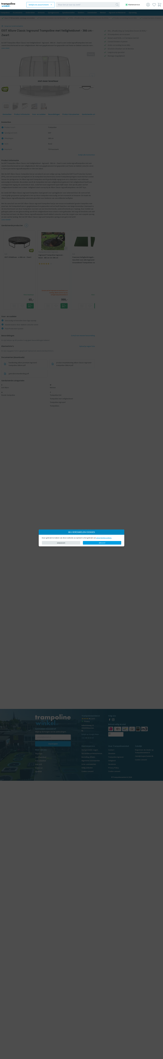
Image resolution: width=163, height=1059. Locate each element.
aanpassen (61, 543)
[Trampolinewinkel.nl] (10, 5)
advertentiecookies (104, 538)
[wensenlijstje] (154, 4)
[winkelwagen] (159, 4)
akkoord (102, 543)
